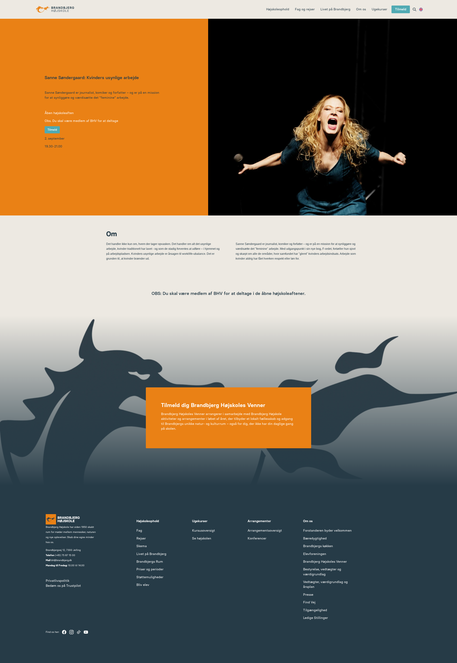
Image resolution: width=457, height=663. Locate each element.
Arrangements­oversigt (265, 531)
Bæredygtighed (315, 538)
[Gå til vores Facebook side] (64, 632)
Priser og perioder (150, 569)
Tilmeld (400, 9)
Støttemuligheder (149, 577)
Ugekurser (379, 9)
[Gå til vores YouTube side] (86, 632)
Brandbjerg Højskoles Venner (325, 562)
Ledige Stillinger (315, 618)
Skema (141, 546)
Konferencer (257, 538)
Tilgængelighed (315, 610)
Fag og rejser (305, 9)
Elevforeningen (314, 554)
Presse (308, 595)
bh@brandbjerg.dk (61, 560)
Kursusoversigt (203, 531)
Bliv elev (142, 585)
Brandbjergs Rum (149, 562)
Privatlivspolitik (57, 581)
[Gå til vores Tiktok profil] (79, 632)
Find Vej (309, 602)
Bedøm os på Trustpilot (63, 586)
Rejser (141, 538)
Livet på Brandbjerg (151, 554)
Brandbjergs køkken (318, 546)
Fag (139, 531)
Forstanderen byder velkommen (327, 531)
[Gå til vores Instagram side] (71, 632)
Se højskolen (201, 538)
